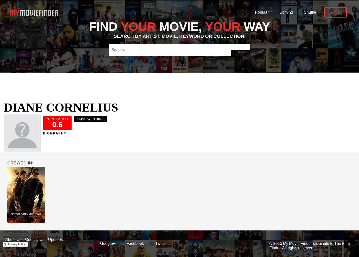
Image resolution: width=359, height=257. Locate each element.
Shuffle (310, 12)
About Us (13, 240)
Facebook (135, 243)
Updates (55, 240)
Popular (262, 12)
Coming (286, 12)
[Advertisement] (161, 84)
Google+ (107, 243)
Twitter (161, 243)
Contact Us (34, 240)
